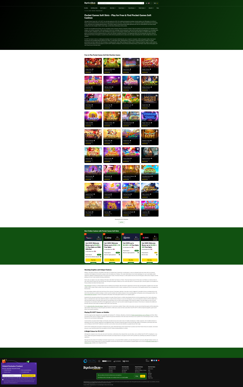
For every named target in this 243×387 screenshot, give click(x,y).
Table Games (150, 368)
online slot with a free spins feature (95, 306)
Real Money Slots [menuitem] (94, 8)
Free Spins (111, 371)
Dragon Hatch (88, 69)
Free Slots (93, 10)
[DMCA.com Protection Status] (106, 361)
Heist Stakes (88, 105)
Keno (149, 370)
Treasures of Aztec (108, 122)
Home (90, 10)
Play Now (93, 260)
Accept (142, 376)
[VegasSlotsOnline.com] (90, 3)
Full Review (155, 239)
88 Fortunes (137, 371)
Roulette (149, 374)
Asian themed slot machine (90, 294)
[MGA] (126, 361)
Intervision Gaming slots (151, 341)
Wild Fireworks (88, 176)
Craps (149, 371)
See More (93, 263)
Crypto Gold (88, 122)
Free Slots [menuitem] (86, 8)
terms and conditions (91, 382)
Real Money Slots (112, 368)
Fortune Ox (88, 158)
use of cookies (125, 377)
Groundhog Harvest (146, 176)
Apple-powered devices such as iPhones (141, 315)
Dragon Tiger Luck (146, 122)
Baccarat (150, 376)
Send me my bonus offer (28, 375)
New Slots (124, 371)
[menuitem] (104, 8)
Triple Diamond (138, 368)
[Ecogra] (117, 361)
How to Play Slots (125, 368)
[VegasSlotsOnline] (93, 368)
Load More (121, 222)
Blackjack (150, 373)
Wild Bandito (107, 176)
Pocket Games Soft (90, 70)
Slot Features (124, 370)
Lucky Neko (88, 87)
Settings (136, 376)
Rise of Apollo (88, 212)
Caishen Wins (107, 140)
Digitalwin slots (87, 343)
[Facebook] (154, 360)
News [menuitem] (158, 8)
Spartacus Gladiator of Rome (140, 370)
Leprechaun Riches (108, 69)
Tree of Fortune (87, 285)
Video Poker (150, 378)
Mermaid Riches (127, 87)
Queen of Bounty (89, 140)
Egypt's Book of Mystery (128, 176)
